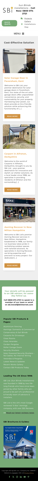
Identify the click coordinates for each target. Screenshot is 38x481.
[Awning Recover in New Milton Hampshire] (19, 199)
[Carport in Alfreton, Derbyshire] (19, 126)
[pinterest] (28, 477)
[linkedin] (21, 477)
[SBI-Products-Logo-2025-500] (8, 7)
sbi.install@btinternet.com (20, 305)
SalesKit (15, 473)
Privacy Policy (29, 473)
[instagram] (17, 477)
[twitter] (13, 477)
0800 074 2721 (14, 300)
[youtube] (25, 477)
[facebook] (10, 477)
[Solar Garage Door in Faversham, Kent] (19, 50)
